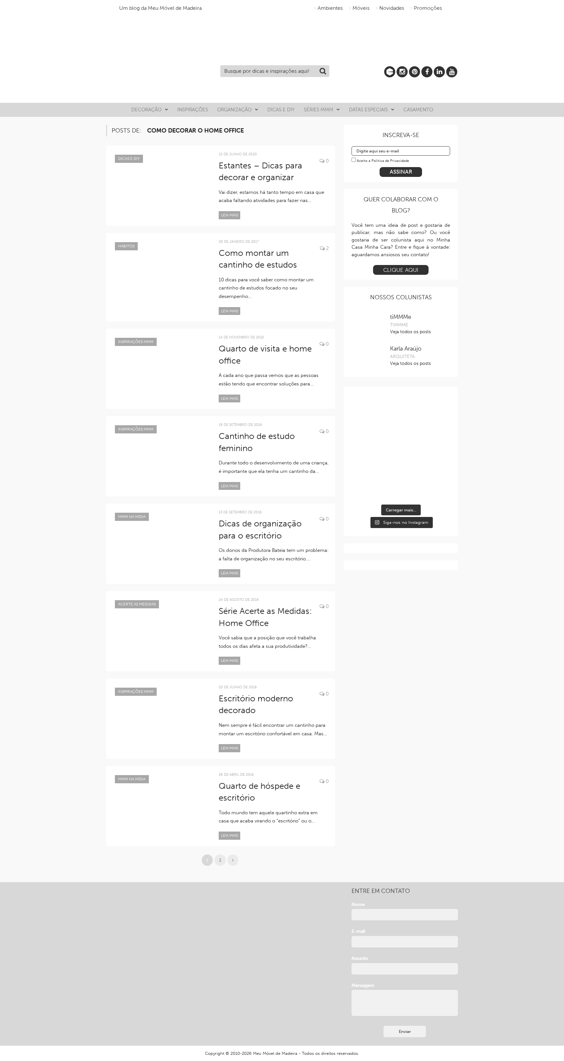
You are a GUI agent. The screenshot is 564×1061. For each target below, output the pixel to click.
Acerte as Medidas (137, 604)
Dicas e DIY (281, 110)
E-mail (358, 931)
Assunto (360, 958)
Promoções (428, 8)
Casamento (418, 110)
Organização (234, 110)
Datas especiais (368, 110)
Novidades (391, 8)
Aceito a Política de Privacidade (383, 161)
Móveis (360, 8)
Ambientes (330, 8)
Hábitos (126, 246)
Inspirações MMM (135, 341)
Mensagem (363, 985)
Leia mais (229, 215)
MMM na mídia (132, 516)
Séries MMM (318, 110)
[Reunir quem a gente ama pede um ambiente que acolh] (434, 422)
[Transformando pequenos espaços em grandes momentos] (434, 474)
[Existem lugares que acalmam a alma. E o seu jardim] (400, 474)
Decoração (146, 110)
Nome (358, 904)
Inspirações (192, 110)
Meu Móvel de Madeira (275, 1053)
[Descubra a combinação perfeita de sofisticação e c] (400, 422)
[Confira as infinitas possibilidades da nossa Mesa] (367, 422)
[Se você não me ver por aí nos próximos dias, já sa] (367, 474)
